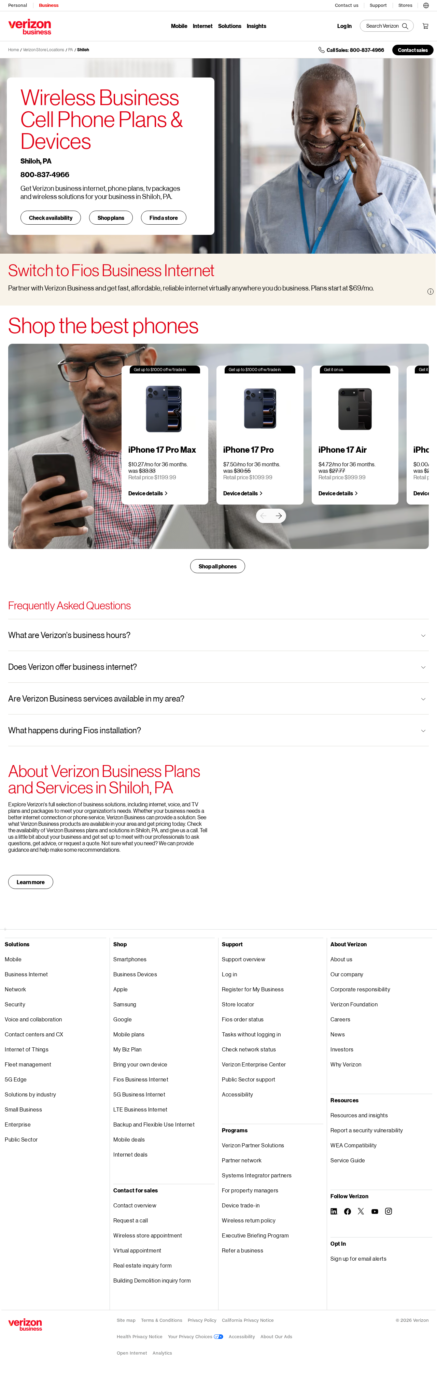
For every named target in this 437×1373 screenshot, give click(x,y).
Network (15, 989)
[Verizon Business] (29, 26)
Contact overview (134, 1205)
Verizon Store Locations (43, 49)
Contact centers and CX (34, 1034)
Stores (405, 5)
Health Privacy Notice (140, 1336)
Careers (340, 1019)
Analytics (162, 1353)
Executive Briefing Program (255, 1235)
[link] (263, 516)
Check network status (249, 1049)
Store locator (238, 1004)
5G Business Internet (139, 1094)
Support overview (243, 959)
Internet (203, 26)
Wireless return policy (249, 1220)
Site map (126, 1320)
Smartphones (130, 959)
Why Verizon (346, 1064)
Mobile (179, 26)
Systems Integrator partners (257, 1175)
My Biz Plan (127, 1049)
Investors (342, 1049)
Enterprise (18, 1124)
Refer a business (242, 1250)
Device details (145, 493)
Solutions (229, 26)
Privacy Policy (202, 1320)
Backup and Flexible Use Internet (154, 1124)
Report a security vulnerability (366, 1130)
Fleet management (28, 1064)
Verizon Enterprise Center (254, 1064)
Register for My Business (253, 989)
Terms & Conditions (161, 1320)
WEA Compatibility (353, 1145)
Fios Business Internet (140, 1079)
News (337, 1034)
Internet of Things (26, 1049)
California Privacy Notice (248, 1320)
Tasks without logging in (251, 1034)
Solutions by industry (30, 1094)
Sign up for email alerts (358, 1258)
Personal (17, 5)
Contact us (346, 5)
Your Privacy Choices (191, 1336)
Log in (229, 974)
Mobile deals (129, 1139)
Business (48, 5)
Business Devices (135, 974)
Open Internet (132, 1353)
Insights (256, 26)
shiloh (83, 49)
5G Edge (16, 1079)
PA (70, 49)
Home (13, 49)
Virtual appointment (137, 1250)
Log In (344, 26)
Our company (347, 974)
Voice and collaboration (33, 1019)
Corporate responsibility (360, 989)
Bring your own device (140, 1064)
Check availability (50, 217)
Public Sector (21, 1139)
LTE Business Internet (140, 1109)
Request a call (130, 1220)
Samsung (125, 1004)
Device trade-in (241, 1205)
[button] (426, 4)
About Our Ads (276, 1336)
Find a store (164, 217)
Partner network (242, 1160)
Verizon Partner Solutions (253, 1145)
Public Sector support (249, 1079)
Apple (120, 989)
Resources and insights (359, 1115)
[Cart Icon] (425, 25)
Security (15, 1004)
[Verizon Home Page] (25, 1324)
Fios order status (243, 1019)
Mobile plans (128, 1034)
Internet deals (130, 1154)
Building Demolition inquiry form (152, 1280)
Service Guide (347, 1160)
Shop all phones (218, 566)
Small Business (23, 1109)
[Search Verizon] (387, 26)
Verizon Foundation (354, 1004)
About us (341, 959)
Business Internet (26, 974)
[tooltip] (430, 291)
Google (122, 1019)
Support (378, 5)
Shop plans (111, 217)
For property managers (250, 1190)
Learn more (31, 882)
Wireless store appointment (147, 1235)
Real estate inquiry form (142, 1265)
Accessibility (237, 1094)
